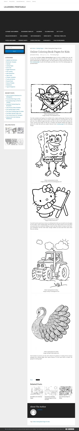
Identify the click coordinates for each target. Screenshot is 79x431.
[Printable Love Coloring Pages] (36, 390)
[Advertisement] (39, 20)
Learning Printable (15, 7)
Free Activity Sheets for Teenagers (14, 115)
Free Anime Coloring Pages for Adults (15, 111)
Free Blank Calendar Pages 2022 (13, 113)
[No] (77, 429)
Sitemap (34, 1)
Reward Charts (23, 40)
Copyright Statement (20, 1)
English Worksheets (11, 36)
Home (33, 48)
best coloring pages (35, 62)
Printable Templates (60, 36)
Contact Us (28, 1)
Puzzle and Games (10, 40)
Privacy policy (71, 429)
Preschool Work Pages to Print (13, 98)
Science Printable (35, 40)
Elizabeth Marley (35, 54)
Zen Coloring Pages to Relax (12, 109)
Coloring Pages (49, 31)
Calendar (39, 31)
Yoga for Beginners (59, 40)
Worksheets (46, 40)
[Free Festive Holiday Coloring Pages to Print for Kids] (51, 390)
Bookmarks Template (27, 31)
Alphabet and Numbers (11, 31)
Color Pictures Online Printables (13, 107)
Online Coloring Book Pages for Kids (41, 421)
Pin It (31, 379)
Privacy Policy (12, 1)
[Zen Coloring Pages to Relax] (65, 390)
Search (14, 51)
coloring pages (60, 124)
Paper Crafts (47, 36)
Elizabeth (40, 409)
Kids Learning (24, 36)
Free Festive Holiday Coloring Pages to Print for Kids (50, 398)
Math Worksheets (36, 36)
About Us (5, 1)
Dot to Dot (60, 31)
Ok (66, 429)
